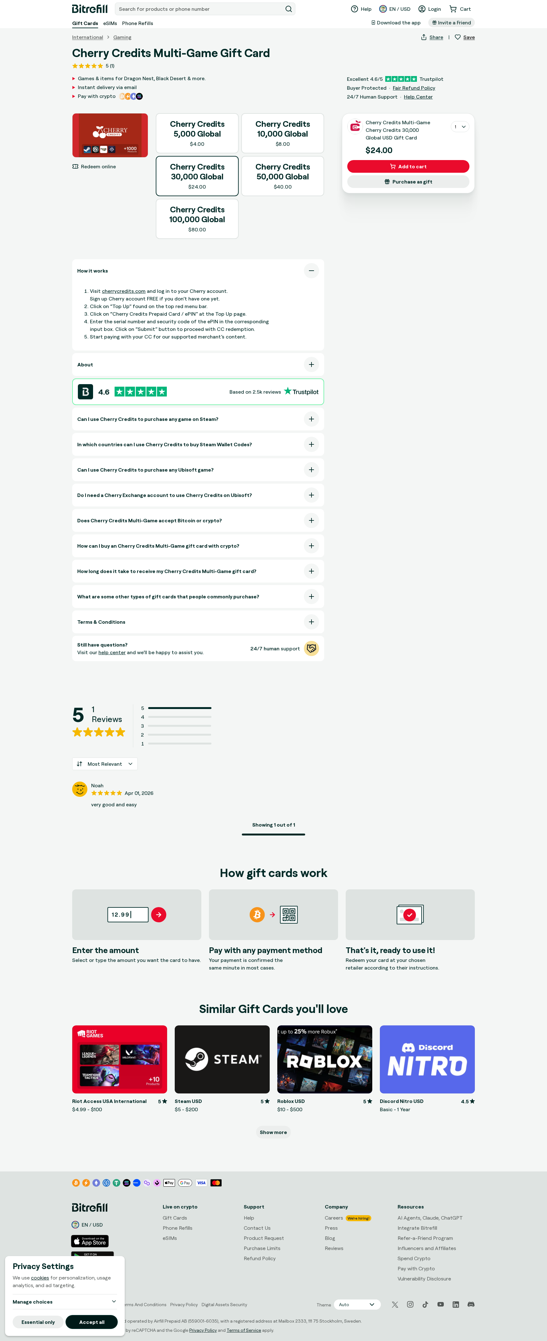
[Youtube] (440, 1304)
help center (112, 652)
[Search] (288, 9)
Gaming (122, 37)
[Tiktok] (425, 1304)
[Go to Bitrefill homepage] (89, 8)
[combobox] (199, 9)
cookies (40, 1277)
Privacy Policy (203, 1330)
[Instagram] (410, 1304)
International (87, 37)
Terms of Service (244, 1330)
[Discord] (471, 1304)
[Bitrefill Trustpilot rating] (141, 391)
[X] (395, 1305)
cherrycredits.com (124, 291)
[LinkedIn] (456, 1304)
